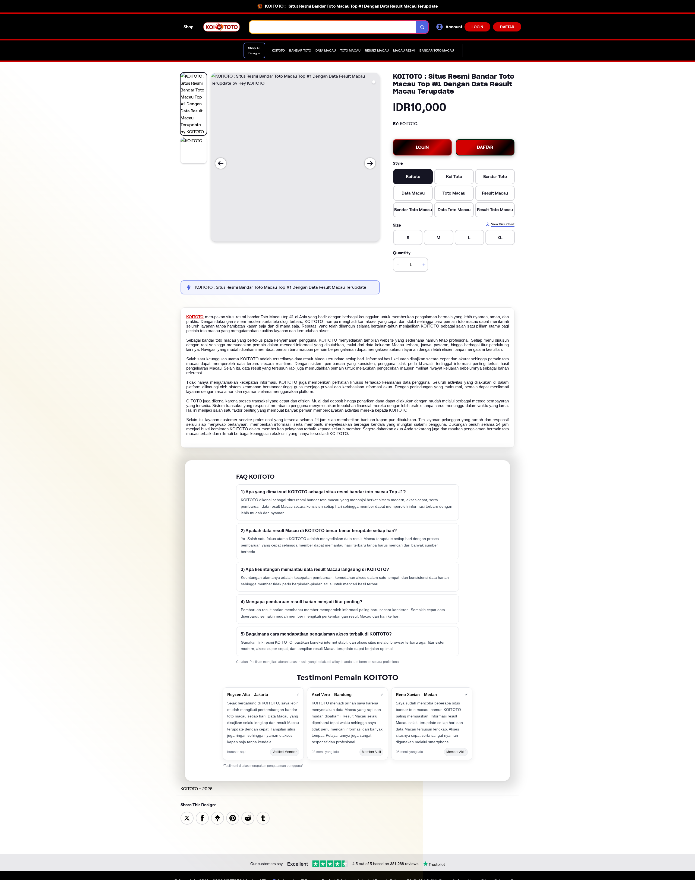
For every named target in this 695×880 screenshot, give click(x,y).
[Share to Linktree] (217, 817)
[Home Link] (221, 26)
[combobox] (332, 27)
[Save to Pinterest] (232, 817)
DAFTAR (507, 27)
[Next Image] (370, 163)
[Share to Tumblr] (263, 817)
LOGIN (477, 27)
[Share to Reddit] (247, 817)
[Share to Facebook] (202, 817)
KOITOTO (195, 317)
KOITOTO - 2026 (197, 788)
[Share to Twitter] (187, 817)
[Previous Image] (220, 163)
